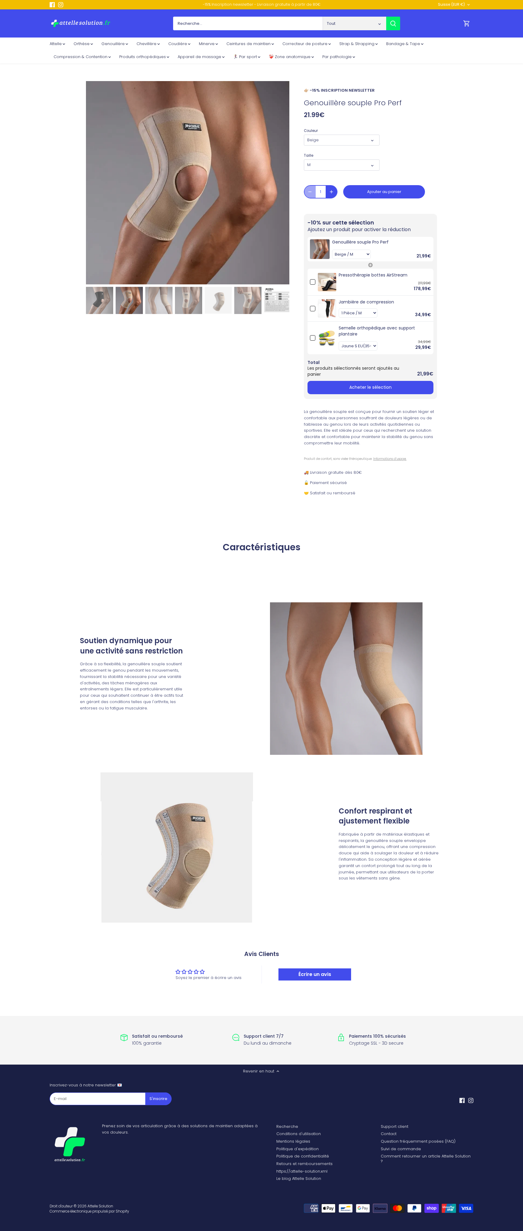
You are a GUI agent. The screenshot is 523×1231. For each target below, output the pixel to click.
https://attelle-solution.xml (301, 1171)
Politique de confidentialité (302, 1156)
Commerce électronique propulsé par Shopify (89, 1211)
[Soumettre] (393, 23)
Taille (308, 155)
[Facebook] (52, 4)
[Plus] (331, 191)
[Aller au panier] (466, 23)
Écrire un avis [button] (314, 974)
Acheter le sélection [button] (370, 387)
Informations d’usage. (389, 459)
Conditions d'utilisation (298, 1134)
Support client (394, 1126)
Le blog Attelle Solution (298, 1178)
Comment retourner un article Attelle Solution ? (426, 1158)
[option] (187, 182)
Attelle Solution (100, 1206)
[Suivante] (280, 182)
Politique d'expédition (297, 1149)
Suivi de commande (401, 1149)
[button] (370, 249)
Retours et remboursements (304, 1164)
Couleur (311, 131)
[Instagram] (60, 4)
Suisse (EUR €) (451, 4)
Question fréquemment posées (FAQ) (418, 1141)
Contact (388, 1134)
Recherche (287, 1126)
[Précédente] (95, 182)
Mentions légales (293, 1141)
